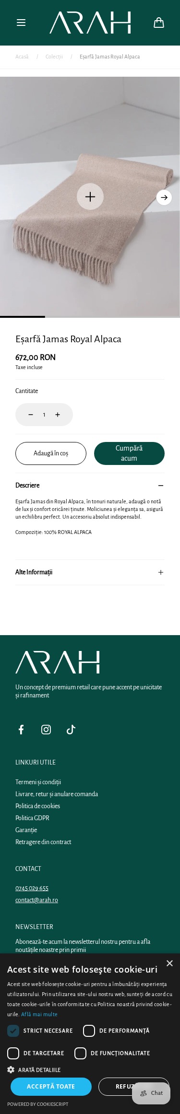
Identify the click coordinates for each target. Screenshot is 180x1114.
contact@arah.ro (36, 900)
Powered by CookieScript (37, 1104)
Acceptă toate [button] (51, 1086)
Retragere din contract (43, 842)
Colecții (54, 56)
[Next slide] (164, 197)
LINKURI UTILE (35, 762)
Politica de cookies (37, 806)
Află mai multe (39, 1014)
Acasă (22, 56)
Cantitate (26, 391)
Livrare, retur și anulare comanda (56, 794)
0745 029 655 (31, 888)
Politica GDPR (32, 818)
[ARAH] (90, 23)
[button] (21, 22)
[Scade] (25, 414)
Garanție (26, 830)
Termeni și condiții (38, 782)
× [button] (169, 963)
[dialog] (90, 1033)
